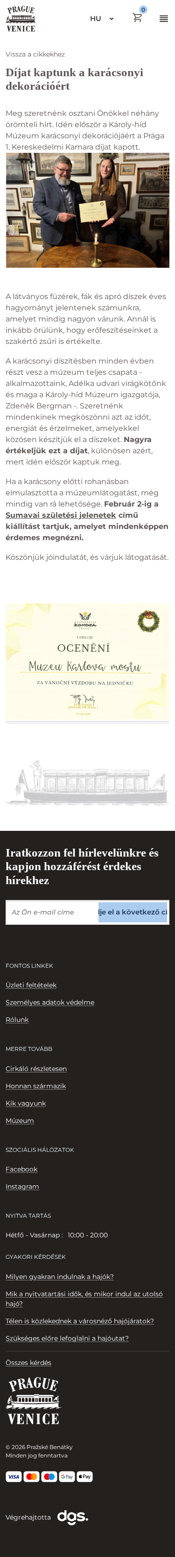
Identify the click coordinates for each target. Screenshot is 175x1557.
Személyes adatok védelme (50, 1002)
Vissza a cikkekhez (35, 54)
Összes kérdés (28, 1362)
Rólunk (17, 1019)
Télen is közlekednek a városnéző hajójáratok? (80, 1321)
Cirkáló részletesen (36, 1068)
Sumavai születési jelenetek (61, 515)
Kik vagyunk (26, 1103)
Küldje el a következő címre (132, 911)
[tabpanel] (87, 1235)
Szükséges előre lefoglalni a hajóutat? (67, 1338)
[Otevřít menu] (163, 18)
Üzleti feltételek (31, 985)
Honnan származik (36, 1086)
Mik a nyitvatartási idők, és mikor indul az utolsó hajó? (84, 1299)
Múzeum (20, 1120)
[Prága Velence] (21, 19)
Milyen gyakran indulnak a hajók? (60, 1276)
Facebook (21, 1169)
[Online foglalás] (137, 17)
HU (95, 18)
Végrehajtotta (29, 1517)
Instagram (22, 1186)
